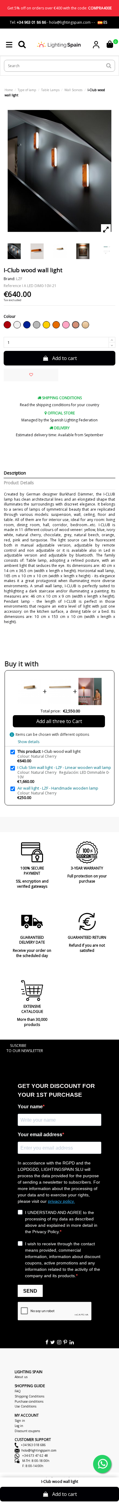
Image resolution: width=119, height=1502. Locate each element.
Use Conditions (25, 1406)
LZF (19, 278)
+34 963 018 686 (33, 1445)
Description (15, 473)
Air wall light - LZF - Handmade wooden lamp (57, 788)
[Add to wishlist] (31, 375)
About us (21, 1377)
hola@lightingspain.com (38, 1450)
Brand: (9, 278)
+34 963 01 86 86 (31, 22)
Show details (28, 741)
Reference (12, 285)
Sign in (20, 1420)
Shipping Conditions (29, 1396)
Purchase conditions (29, 1401)
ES (105, 22)
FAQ (18, 1391)
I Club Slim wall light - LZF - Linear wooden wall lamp (64, 767)
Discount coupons (27, 1431)
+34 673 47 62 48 (34, 1455)
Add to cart (64, 358)
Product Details (19, 482)
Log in (19, 1426)
